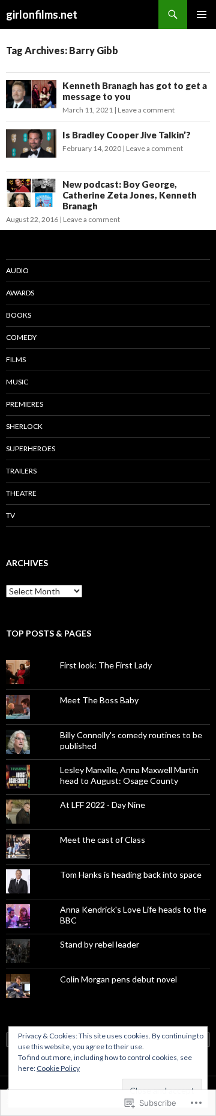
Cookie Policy (58, 1068)
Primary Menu (201, 14)
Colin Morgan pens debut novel (118, 979)
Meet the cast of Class (102, 839)
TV (10, 515)
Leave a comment (146, 109)
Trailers (21, 470)
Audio (17, 270)
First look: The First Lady (106, 665)
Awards (20, 292)
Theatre (21, 493)
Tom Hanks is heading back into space (131, 874)
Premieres (24, 403)
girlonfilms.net (41, 14)
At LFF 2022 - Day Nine (102, 805)
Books (18, 314)
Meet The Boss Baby (99, 700)
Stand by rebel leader (99, 944)
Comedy (21, 337)
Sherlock (24, 426)
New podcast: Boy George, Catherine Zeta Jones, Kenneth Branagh (129, 195)
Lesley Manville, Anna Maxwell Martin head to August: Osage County (129, 775)
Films (16, 359)
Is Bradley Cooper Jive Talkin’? (126, 134)
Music (17, 381)
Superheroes (30, 448)
